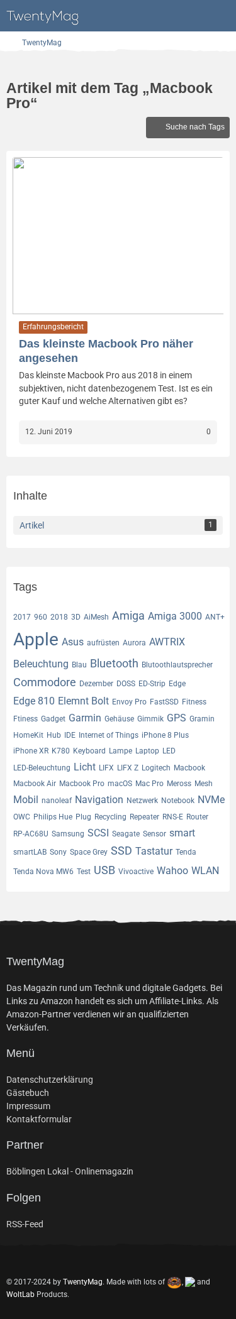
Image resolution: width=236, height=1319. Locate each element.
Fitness (194, 702)
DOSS (125, 683)
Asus (73, 642)
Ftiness (25, 718)
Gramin (202, 718)
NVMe (211, 800)
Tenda (186, 852)
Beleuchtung (41, 664)
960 (40, 617)
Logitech (156, 767)
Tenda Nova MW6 (43, 871)
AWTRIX (167, 642)
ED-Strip (152, 683)
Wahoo (172, 871)
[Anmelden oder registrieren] (188, 15)
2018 (59, 617)
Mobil (25, 800)
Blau (79, 664)
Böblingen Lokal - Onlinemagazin (69, 1171)
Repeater (144, 817)
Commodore (44, 682)
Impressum (28, 1106)
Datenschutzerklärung (49, 1080)
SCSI (98, 833)
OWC (21, 817)
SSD (121, 850)
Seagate (126, 833)
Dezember (96, 683)
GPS (176, 718)
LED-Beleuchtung (41, 767)
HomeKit (28, 735)
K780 (61, 751)
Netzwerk (142, 800)
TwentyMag (83, 1281)
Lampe (120, 751)
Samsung (68, 833)
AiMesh (96, 617)
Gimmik (150, 718)
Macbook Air (34, 783)
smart (182, 833)
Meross (179, 783)
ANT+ (215, 617)
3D (76, 617)
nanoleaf (57, 800)
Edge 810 (34, 701)
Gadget (53, 718)
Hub (54, 735)
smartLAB (30, 852)
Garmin (85, 718)
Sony (58, 852)
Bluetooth (114, 663)
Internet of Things (108, 735)
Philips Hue (52, 817)
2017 (22, 617)
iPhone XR (30, 751)
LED (169, 751)
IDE (70, 735)
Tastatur (153, 851)
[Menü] (219, 15)
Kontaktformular (39, 1119)
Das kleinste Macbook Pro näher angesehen (106, 350)
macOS (120, 783)
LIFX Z (127, 767)
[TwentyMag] (44, 15)
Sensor (154, 833)
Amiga (128, 615)
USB (104, 870)
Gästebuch (27, 1093)
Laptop (147, 751)
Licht (85, 767)
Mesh (203, 783)
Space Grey (89, 852)
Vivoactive (136, 871)
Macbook (189, 767)
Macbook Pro (81, 783)
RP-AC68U (30, 833)
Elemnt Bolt (83, 701)
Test (84, 871)
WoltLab (20, 1294)
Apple (36, 639)
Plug (83, 817)
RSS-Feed (24, 1224)
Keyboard (89, 751)
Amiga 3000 (175, 616)
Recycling (110, 817)
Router (197, 817)
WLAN (205, 871)
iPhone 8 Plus (165, 735)
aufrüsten (103, 642)
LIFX (106, 767)
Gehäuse (119, 718)
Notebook (177, 800)
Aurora (134, 642)
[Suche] (156, 15)
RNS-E (172, 817)
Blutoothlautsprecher (177, 664)
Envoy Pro (129, 702)
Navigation (99, 800)
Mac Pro (149, 783)
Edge (177, 683)
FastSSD (164, 702)
